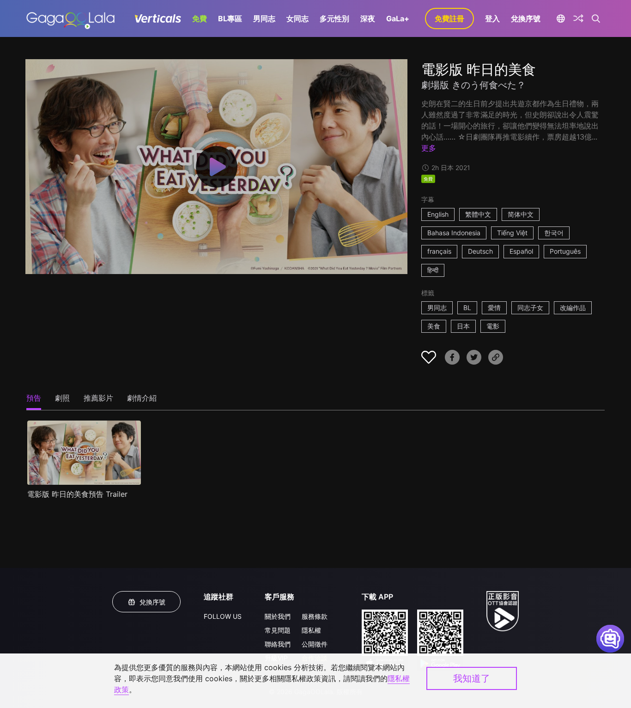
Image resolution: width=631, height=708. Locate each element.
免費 (199, 18)
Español (521, 251)
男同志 (264, 18)
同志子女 (530, 307)
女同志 (297, 18)
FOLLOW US (223, 616)
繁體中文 (478, 214)
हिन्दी (432, 270)
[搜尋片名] (596, 18)
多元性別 (334, 18)
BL (467, 307)
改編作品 (573, 307)
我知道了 (471, 678)
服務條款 (315, 616)
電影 (492, 326)
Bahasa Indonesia (453, 233)
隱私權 (311, 630)
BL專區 (230, 18)
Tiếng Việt (512, 233)
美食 (433, 326)
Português (565, 251)
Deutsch (480, 251)
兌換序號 (525, 18)
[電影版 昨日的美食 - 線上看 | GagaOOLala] (70, 18)
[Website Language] (561, 18)
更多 (428, 148)
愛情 (494, 307)
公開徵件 (315, 644)
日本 (463, 326)
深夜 (367, 18)
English (438, 214)
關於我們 (278, 616)
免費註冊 (449, 18)
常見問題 (278, 630)
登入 (492, 18)
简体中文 (521, 214)
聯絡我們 (278, 644)
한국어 (554, 233)
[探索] (578, 18)
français (439, 251)
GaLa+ (397, 18)
